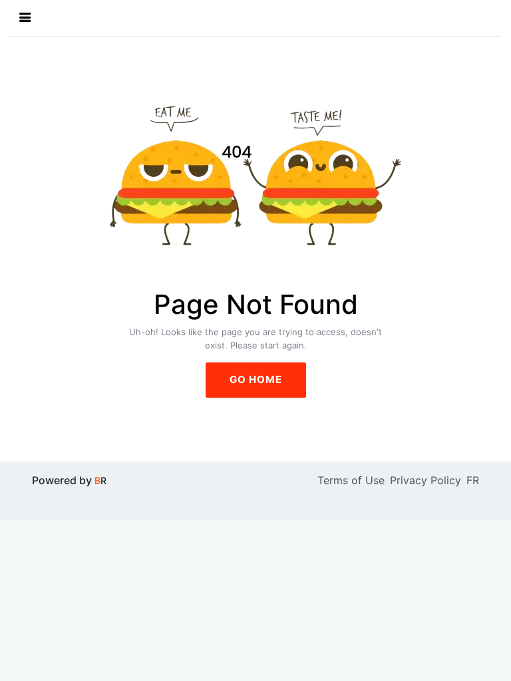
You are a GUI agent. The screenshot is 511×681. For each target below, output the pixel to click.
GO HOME (256, 379)
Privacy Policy (425, 480)
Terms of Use (351, 480)
